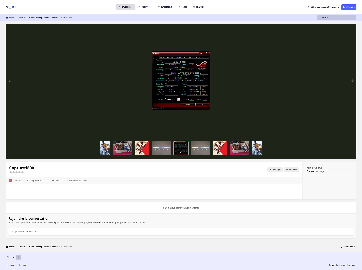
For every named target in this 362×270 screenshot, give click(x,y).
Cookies (22, 265)
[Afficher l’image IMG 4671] (161, 148)
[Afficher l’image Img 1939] (122, 148)
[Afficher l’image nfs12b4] (142, 148)
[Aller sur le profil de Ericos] (10, 180)
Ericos (20, 180)
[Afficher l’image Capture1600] (181, 148)
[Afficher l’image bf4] (105, 148)
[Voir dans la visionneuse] (181, 80)
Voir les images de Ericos (75, 180)
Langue (10, 265)
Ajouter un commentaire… (26, 231)
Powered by (342, 265)
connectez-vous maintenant (101, 222)
